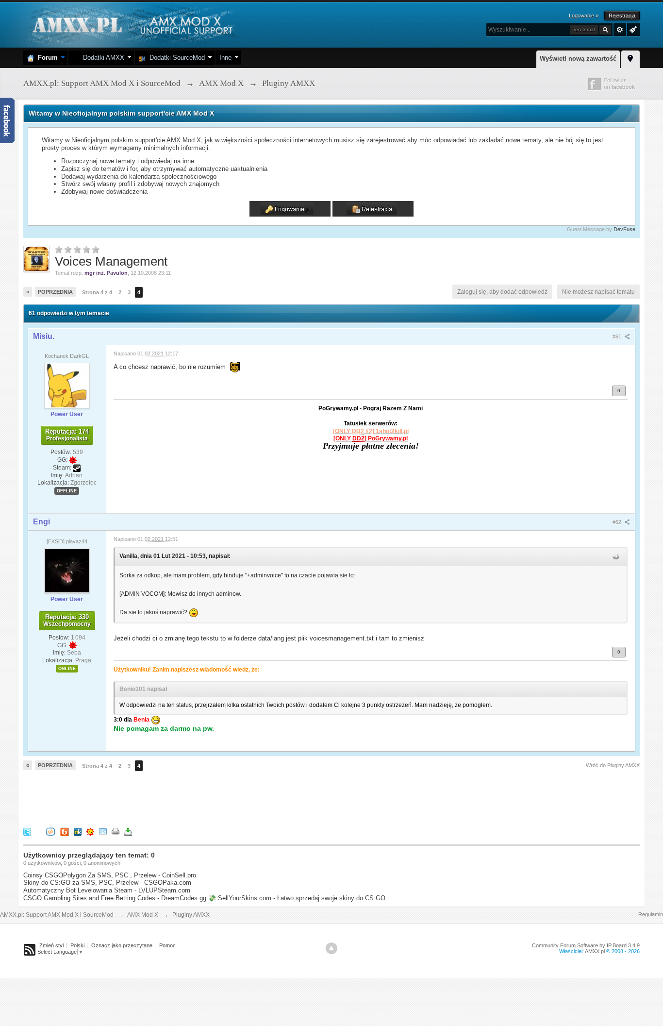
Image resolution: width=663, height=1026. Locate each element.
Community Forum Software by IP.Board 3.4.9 (586, 945)
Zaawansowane (619, 29)
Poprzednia (55, 292)
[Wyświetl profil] (67, 385)
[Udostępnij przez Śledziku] (78, 831)
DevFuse (624, 229)
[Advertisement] (200, 796)
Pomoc (167, 945)
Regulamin (650, 914)
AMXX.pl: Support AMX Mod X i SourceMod (57, 914)
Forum (46, 57)
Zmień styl (51, 945)
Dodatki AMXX (101, 57)
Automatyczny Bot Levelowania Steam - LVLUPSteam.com (106, 890)
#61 (618, 336)
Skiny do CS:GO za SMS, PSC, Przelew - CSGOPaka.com (107, 882)
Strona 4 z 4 (97, 292)
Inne (225, 57)
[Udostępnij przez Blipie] (64, 831)
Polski (77, 945)
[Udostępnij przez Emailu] (103, 831)
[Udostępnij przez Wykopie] (50, 831)
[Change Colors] (632, 28)
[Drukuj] (115, 831)
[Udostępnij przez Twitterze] (27, 831)
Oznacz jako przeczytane (121, 945)
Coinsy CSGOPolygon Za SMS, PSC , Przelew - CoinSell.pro (109, 875)
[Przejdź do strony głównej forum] (131, 24)
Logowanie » (583, 15)
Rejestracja (622, 15)
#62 (618, 522)
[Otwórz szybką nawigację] (630, 57)
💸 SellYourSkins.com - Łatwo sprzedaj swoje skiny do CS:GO (296, 898)
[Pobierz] (128, 831)
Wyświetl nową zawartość (578, 58)
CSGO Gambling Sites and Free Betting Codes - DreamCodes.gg (114, 898)
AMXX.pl (595, 951)
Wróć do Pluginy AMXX (613, 765)
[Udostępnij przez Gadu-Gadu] (90, 831)
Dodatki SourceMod (175, 57)
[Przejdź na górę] (331, 948)
